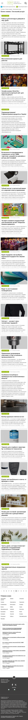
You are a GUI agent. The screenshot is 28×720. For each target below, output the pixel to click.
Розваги (21, 604)
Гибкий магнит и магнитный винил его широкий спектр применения (13, 189)
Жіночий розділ (4, 609)
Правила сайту (15, 716)
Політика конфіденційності (6, 716)
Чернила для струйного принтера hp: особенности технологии (13, 448)
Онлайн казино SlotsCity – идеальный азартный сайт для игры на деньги (12, 93)
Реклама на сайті (4, 679)
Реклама (3, 618)
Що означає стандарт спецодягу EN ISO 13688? (13, 642)
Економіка (3, 611)
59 (13, 591)
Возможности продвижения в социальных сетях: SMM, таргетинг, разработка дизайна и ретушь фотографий (13, 155)
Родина (21, 613)
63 (23, 591)
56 (6, 591)
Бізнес (2, 606)
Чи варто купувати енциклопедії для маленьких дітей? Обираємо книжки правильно (13, 222)
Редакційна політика (10, 717)
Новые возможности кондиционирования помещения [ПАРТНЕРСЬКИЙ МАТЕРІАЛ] (12, 629)
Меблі (11, 606)
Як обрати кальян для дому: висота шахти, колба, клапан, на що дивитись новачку (13, 625)
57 (8, 591)
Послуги (12, 613)
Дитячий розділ (23, 616)
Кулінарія (3, 613)
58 (11, 591)
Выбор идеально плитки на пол (12, 417)
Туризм (2, 602)
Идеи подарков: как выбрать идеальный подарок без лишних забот (13, 256)
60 (16, 591)
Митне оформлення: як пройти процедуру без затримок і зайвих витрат (12, 666)
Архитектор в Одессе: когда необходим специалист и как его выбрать (11, 633)
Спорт (20, 606)
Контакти (14, 687)
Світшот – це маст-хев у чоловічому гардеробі (10, 322)
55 (3, 591)
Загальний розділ (3, 599)
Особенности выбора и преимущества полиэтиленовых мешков (12, 376)
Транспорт (21, 602)
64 (26, 591)
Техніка (11, 598)
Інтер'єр (12, 611)
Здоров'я (21, 598)
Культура (21, 609)
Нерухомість (13, 602)
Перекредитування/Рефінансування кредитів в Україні (13, 113)
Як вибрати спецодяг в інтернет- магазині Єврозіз (13, 646)
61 (18, 591)
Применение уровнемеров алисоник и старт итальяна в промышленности (11, 355)
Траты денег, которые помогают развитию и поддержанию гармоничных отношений (13, 547)
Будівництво (3, 604)
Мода (20, 611)
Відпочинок (12, 604)
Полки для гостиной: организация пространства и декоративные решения (13, 513)
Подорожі (3, 616)
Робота (11, 616)
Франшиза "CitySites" (5, 680)
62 (21, 591)
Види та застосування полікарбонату (9, 290)
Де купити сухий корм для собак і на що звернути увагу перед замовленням (13, 661)
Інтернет (12, 609)
